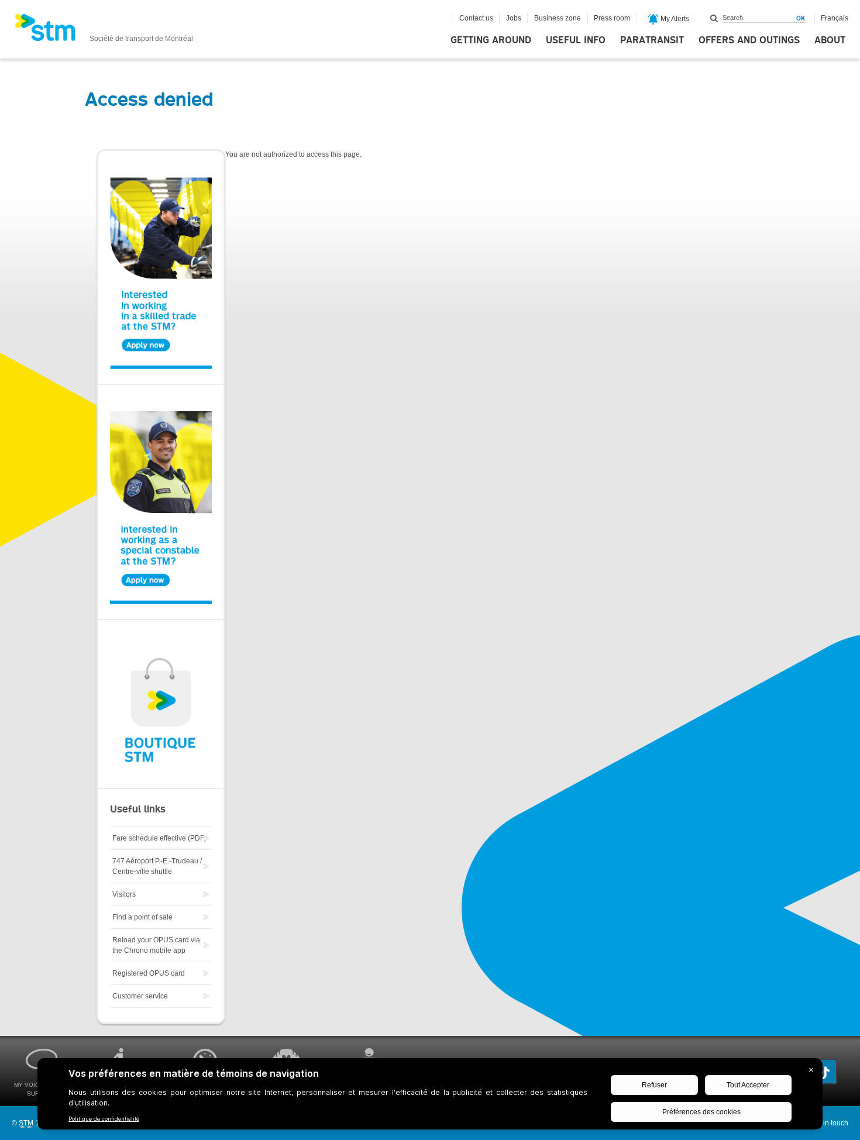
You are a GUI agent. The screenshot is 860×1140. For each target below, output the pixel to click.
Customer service (140, 996)
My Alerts (674, 19)
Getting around (490, 40)
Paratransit (652, 40)
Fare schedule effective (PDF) (159, 838)
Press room (612, 18)
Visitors (124, 894)
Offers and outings (749, 40)
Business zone (557, 18)
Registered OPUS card (148, 973)
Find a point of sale (142, 917)
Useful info (576, 40)
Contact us (476, 18)
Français (834, 18)
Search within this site (714, 18)
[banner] (104, 31)
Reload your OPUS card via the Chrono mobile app (156, 945)
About (829, 40)
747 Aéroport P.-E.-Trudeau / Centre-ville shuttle (157, 866)
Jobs (513, 18)
